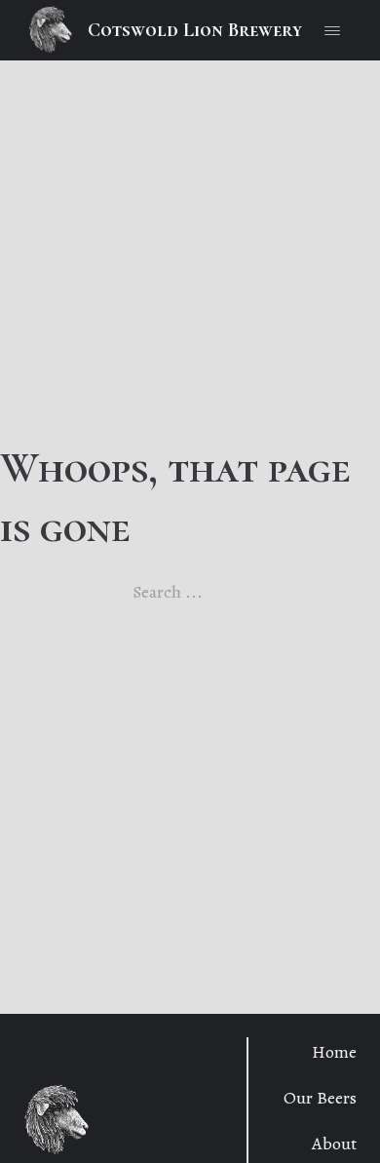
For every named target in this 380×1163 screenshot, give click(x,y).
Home (334, 1052)
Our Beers (320, 1097)
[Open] (332, 31)
